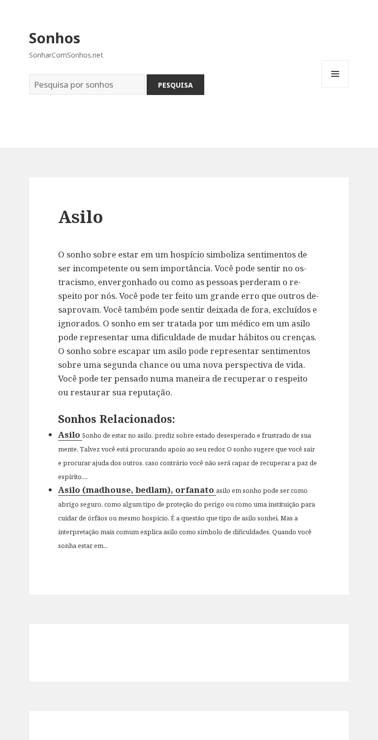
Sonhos (54, 37)
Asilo (70, 434)
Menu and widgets (335, 87)
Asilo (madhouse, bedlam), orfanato (137, 489)
